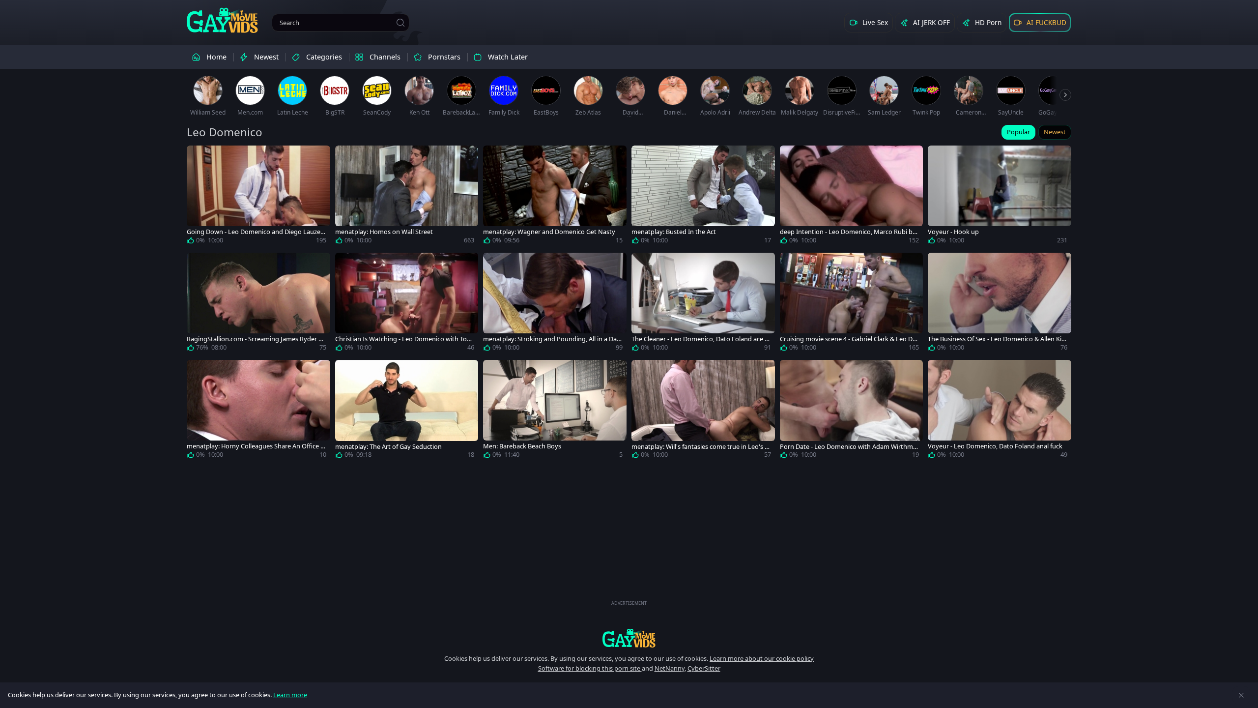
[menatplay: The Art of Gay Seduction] (407, 411)
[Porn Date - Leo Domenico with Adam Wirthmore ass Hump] (851, 411)
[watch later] (198, 157)
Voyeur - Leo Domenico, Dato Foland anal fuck (995, 446)
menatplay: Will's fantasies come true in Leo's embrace (699, 446)
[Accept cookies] (1241, 695)
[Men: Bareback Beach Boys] (555, 411)
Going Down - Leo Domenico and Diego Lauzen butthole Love (255, 232)
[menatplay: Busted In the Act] (703, 197)
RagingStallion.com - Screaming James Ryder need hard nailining (256, 339)
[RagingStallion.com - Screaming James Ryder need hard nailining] (258, 304)
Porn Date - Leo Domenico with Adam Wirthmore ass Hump (848, 446)
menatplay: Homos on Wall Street (384, 232)
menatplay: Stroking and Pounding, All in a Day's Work (550, 339)
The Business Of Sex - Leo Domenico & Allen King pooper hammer (996, 339)
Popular (1018, 131)
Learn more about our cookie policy (762, 658)
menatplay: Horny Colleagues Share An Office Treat (256, 446)
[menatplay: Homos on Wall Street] (407, 197)
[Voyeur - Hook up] (999, 197)
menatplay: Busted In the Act (673, 232)
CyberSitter (703, 668)
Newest (1055, 131)
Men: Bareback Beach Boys (522, 446)
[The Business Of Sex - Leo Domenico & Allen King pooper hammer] (999, 304)
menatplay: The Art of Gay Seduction (388, 446)
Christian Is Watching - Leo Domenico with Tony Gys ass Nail (404, 339)
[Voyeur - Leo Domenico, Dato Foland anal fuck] (999, 411)
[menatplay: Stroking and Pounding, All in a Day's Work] (555, 304)
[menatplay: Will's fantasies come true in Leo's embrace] (703, 411)
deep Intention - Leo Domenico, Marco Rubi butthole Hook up (849, 232)
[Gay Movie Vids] (222, 19)
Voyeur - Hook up (953, 232)
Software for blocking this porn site (590, 668)
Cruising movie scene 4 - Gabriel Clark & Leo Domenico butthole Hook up (848, 339)
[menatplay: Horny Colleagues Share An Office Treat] (258, 411)
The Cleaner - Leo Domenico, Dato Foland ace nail (700, 339)
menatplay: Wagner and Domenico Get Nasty (549, 232)
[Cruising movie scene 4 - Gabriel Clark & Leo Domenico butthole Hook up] (851, 304)
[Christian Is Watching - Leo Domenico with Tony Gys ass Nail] (407, 304)
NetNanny (670, 668)
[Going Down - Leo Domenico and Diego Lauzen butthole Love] (258, 197)
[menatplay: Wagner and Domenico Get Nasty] (555, 197)
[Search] (400, 22)
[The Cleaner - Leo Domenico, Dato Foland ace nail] (703, 304)
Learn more (290, 694)
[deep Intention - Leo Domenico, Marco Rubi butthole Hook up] (851, 197)
